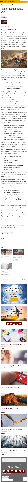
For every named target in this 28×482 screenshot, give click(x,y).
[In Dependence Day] (6, 252)
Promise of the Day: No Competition (11, 429)
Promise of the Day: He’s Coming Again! (13, 451)
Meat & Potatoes (12, 5)
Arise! (3, 5)
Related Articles (3, 327)
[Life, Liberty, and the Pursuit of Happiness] (18, 252)
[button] (17, 1)
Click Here (14, 299)
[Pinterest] (23, 1)
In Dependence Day (10, 227)
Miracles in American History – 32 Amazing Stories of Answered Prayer (12, 99)
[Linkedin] (25, 1)
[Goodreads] (27, 1)
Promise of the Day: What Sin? (10, 387)
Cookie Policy (5, 478)
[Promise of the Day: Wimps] (6, 266)
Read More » (3, 348)
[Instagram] (27, 2)
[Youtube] (21, 1)
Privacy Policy (5, 476)
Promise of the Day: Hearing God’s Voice (13, 366)
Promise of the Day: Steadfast (9, 408)
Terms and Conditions (8, 479)
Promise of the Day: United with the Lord (13, 345)
